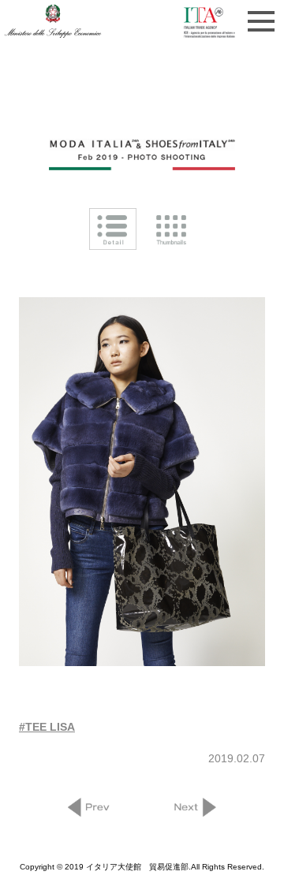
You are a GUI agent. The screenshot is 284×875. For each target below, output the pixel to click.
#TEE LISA (47, 726)
